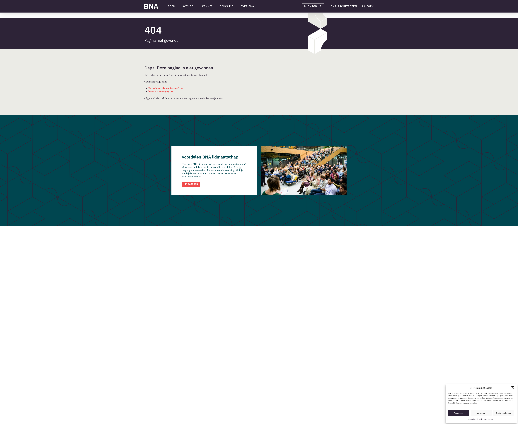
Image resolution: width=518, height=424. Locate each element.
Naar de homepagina (160, 91)
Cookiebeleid (473, 419)
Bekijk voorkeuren (503, 413)
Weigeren (481, 413)
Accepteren (459, 413)
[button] (512, 388)
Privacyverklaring (486, 419)
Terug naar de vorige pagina (165, 88)
